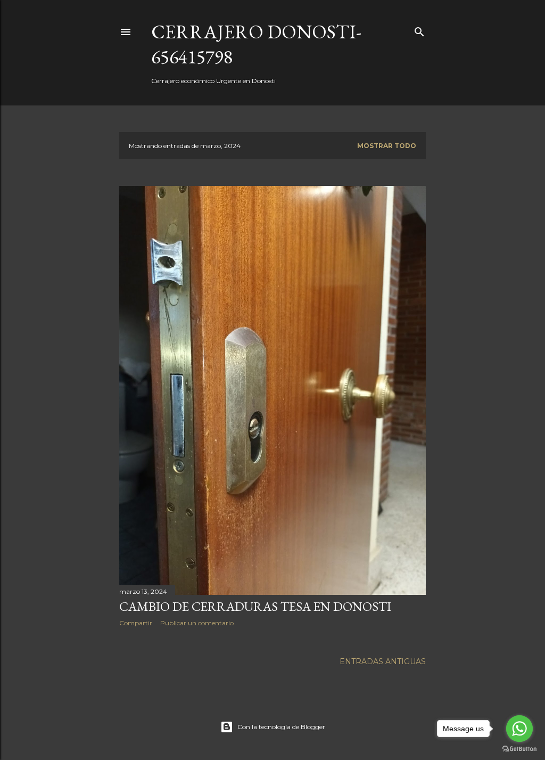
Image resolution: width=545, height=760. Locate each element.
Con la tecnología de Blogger (281, 727)
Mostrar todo (386, 146)
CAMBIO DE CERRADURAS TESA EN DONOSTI (255, 606)
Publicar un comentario (197, 623)
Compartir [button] (135, 623)
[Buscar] (419, 29)
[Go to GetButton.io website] (519, 749)
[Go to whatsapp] (519, 728)
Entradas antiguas (383, 661)
